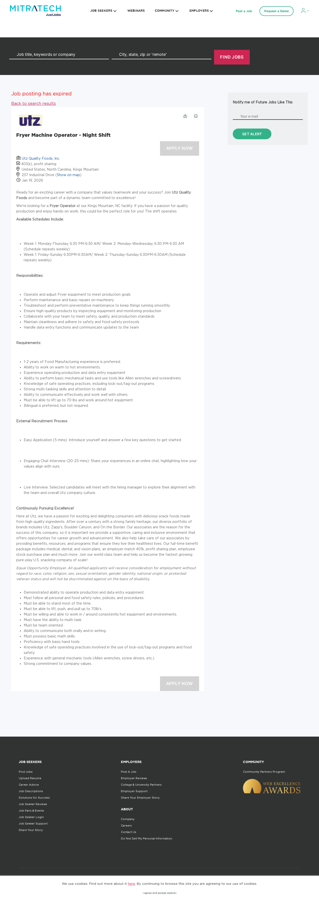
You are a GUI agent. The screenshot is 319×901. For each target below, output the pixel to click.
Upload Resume (30, 778)
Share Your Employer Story (140, 797)
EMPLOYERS (199, 10)
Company (128, 819)
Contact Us (128, 832)
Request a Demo (276, 11)
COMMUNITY (164, 10)
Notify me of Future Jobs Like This (263, 102)
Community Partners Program (264, 771)
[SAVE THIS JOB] (196, 116)
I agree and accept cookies (159, 893)
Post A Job (128, 771)
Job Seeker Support (33, 823)
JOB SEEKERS (101, 10)
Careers (126, 825)
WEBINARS (136, 10)
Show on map (68, 175)
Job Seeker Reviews (33, 804)
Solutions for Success (34, 797)
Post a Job (244, 11)
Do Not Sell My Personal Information (146, 838)
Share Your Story (31, 830)
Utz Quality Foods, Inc (40, 158)
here (131, 883)
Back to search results (33, 103)
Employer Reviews (134, 778)
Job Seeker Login (31, 817)
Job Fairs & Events (31, 810)
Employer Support (134, 791)
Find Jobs (26, 771)
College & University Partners (141, 784)
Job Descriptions (31, 791)
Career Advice (29, 784)
